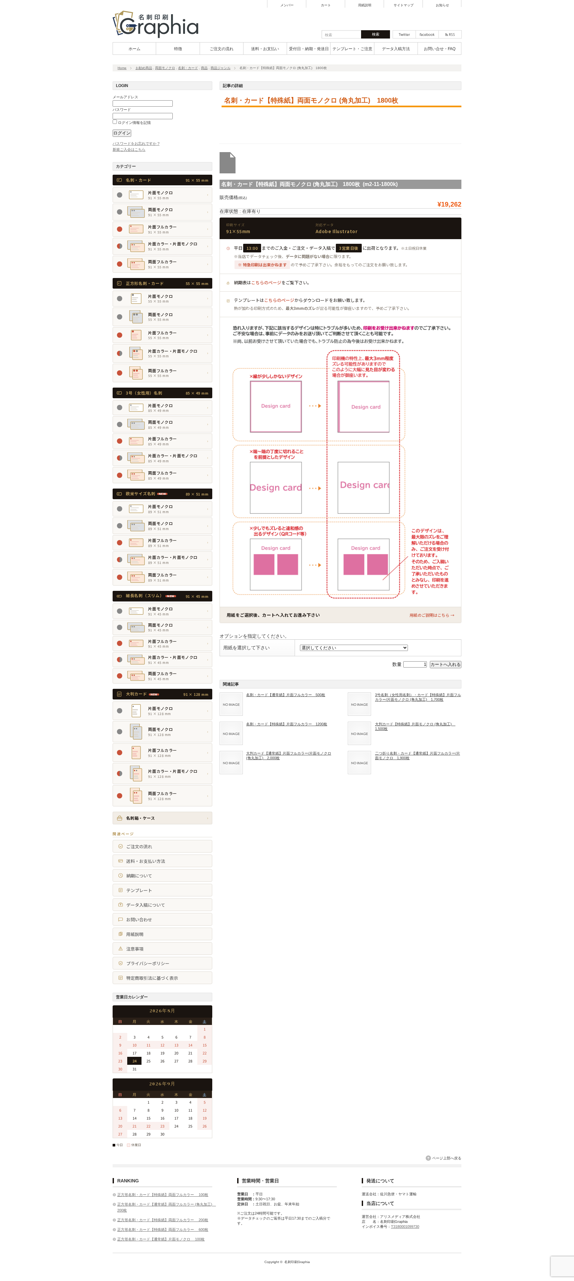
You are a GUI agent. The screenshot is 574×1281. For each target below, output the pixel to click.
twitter (404, 34)
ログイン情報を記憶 (134, 123)
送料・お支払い (265, 48)
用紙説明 (364, 5)
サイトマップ (404, 5)
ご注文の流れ (222, 48)
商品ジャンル (221, 68)
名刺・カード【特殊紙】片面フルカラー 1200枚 (286, 724)
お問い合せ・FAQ (439, 48)
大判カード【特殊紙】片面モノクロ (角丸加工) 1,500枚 (415, 726)
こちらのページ (266, 282)
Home (122, 68)
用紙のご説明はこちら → (432, 615)
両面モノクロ (165, 68)
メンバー (287, 5)
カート (326, 5)
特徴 (178, 48)
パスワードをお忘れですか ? (136, 143)
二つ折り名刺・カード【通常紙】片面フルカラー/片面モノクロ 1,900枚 (417, 755)
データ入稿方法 (396, 48)
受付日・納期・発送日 (309, 48)
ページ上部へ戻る (446, 1158)
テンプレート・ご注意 (352, 48)
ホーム (135, 48)
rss (450, 34)
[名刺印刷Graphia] (160, 38)
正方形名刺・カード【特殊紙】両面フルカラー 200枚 (162, 1220)
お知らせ (442, 5)
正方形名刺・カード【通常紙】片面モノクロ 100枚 (161, 1239)
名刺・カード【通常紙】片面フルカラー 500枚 (285, 695)
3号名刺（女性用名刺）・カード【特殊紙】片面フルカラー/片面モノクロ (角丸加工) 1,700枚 (418, 697)
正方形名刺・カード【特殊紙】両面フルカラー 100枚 (162, 1195)
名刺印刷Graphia (297, 1262)
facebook (427, 34)
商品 (204, 68)
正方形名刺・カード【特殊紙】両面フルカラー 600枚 (162, 1230)
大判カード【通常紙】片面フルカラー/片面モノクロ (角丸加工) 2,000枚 (288, 755)
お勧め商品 (144, 68)
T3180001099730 (405, 1227)
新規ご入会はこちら (129, 149)
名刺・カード (188, 68)
